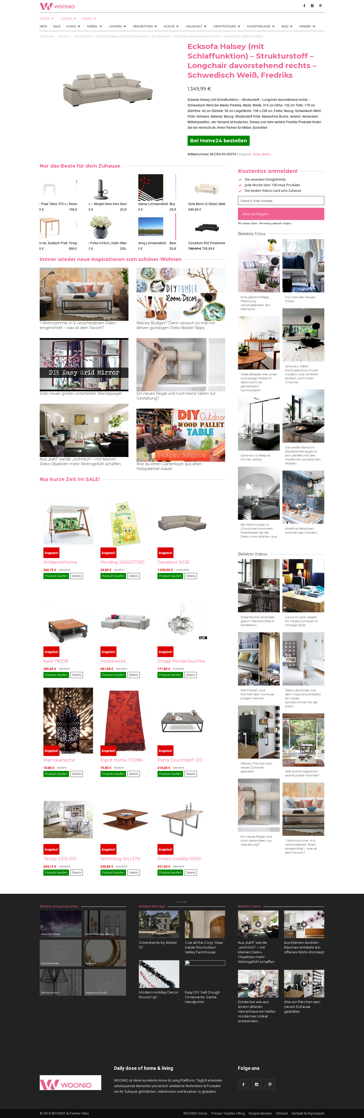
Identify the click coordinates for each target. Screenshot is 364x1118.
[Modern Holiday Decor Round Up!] (159, 974)
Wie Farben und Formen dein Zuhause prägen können (257, 694)
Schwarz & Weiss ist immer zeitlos (255, 457)
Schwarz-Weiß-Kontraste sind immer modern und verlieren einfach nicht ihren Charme (301, 374)
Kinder (305, 26)
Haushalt (194, 26)
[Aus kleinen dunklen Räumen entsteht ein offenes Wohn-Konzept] (304, 924)
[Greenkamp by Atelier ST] (159, 924)
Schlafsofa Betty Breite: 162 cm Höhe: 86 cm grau (75, 203)
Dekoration (143, 26)
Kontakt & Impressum (308, 1113)
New (43, 26)
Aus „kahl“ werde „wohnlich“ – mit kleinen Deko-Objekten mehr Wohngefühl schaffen (80, 461)
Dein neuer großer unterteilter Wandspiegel (81, 393)
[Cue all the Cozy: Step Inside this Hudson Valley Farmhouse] (205, 924)
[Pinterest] (320, 6)
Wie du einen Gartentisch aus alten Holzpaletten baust (169, 466)
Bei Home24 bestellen (218, 141)
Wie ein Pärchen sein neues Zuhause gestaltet (256, 767)
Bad (285, 26)
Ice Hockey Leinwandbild (157, 203)
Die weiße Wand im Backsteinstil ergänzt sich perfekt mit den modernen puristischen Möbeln (303, 455)
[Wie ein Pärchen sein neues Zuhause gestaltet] (304, 984)
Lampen (115, 26)
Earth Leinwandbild (153, 242)
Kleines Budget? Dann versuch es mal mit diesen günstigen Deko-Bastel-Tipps (175, 325)
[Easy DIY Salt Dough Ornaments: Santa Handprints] (205, 980)
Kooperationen (260, 1113)
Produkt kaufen (56, 576)
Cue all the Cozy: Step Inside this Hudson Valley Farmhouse (204, 947)
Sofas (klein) (82, 36)
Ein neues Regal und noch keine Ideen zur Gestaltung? (176, 396)
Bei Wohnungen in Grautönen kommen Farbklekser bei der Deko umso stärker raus (259, 530)
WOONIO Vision (195, 1113)
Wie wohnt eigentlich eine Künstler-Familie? (302, 773)
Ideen (87, 18)
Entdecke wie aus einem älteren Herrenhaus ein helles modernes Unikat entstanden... (256, 1011)
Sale (56, 26)
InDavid (282, 1113)
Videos (66, 18)
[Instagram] (312, 6)
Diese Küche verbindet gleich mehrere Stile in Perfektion (257, 621)
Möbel (92, 26)
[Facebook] (304, 6)
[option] (58, 212)
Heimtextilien (224, 26)
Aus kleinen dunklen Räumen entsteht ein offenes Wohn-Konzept (304, 947)
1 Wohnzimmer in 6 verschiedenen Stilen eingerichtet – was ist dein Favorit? (78, 325)
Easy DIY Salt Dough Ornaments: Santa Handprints (202, 997)
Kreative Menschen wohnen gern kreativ (301, 530)
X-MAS (71, 26)
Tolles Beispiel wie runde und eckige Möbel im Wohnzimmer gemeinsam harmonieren (259, 382)
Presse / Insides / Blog (228, 1113)
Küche (169, 26)
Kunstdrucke (258, 26)
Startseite (47, 36)
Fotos (45, 18)
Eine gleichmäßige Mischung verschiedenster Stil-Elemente (256, 303)
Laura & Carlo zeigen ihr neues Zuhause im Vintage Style (301, 621)
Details (76, 576)
